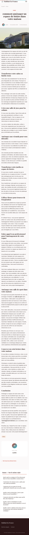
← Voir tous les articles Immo (8, 461)
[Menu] (26, 1)
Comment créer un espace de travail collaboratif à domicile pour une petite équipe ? (14, 488)
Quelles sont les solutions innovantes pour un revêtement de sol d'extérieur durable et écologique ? (14, 509)
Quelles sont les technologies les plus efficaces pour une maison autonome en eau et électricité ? (14, 503)
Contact (12, 527)
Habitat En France (9, 1)
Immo (7, 6)
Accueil (3, 6)
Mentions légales (5, 527)
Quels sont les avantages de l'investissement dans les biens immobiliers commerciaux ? (14, 478)
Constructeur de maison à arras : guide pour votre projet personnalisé (14, 482)
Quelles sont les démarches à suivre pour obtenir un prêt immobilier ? (13, 493)
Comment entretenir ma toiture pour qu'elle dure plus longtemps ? (14, 497)
